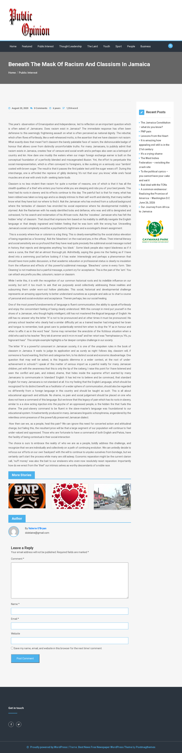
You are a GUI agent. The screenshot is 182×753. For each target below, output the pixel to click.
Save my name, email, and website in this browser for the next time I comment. (58, 648)
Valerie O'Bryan (37, 528)
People (131, 46)
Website (15, 633)
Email (15, 618)
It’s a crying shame (151, 153)
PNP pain (146, 131)
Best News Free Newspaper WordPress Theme (105, 747)
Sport (119, 46)
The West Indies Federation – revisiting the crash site (154, 162)
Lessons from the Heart (154, 136)
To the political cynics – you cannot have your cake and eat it (154, 176)
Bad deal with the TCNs (154, 184)
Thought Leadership (70, 46)
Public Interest (46, 46)
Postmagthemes (145, 747)
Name (15, 604)
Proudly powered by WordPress (49, 747)
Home (13, 46)
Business (146, 46)
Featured (27, 46)
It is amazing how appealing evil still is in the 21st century (154, 145)
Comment (17, 558)
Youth (106, 46)
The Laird (92, 46)
